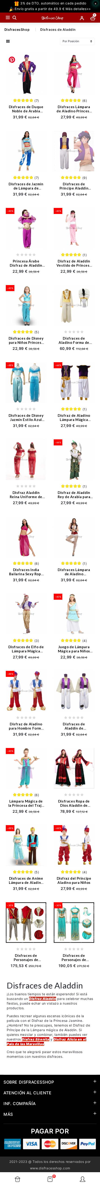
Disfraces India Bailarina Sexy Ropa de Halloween (26, 574)
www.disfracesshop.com (50, 1168)
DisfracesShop (17, 29)
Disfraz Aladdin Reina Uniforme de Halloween (26, 496)
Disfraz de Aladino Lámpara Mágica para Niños (74, 419)
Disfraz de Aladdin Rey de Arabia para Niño (74, 496)
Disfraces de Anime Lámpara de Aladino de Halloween (26, 882)
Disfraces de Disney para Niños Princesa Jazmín (26, 342)
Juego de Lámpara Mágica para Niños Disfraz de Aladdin (74, 651)
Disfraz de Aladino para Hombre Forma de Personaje (26, 728)
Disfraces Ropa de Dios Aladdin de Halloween (74, 805)
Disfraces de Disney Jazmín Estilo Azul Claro (26, 419)
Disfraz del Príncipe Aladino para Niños (74, 880)
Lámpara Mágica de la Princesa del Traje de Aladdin (26, 805)
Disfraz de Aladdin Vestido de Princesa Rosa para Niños (74, 265)
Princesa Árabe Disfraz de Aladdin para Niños (26, 265)
